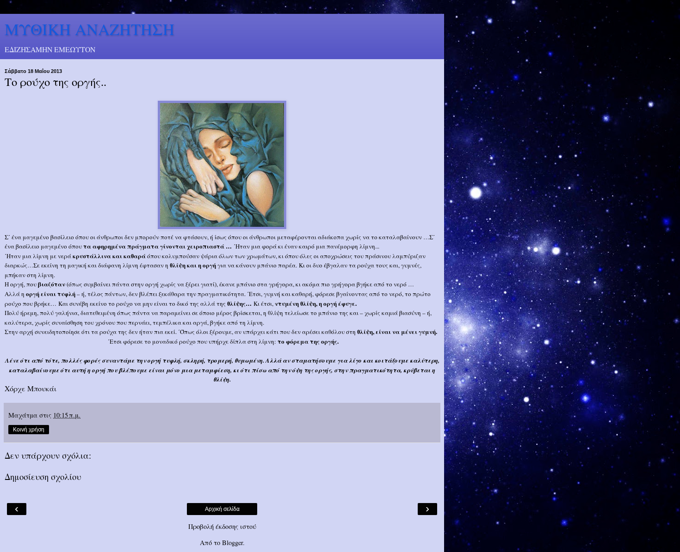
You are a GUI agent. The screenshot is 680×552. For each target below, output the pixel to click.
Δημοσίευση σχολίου (43, 476)
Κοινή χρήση (28, 429)
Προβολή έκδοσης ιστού (222, 526)
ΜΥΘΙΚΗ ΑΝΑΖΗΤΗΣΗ (89, 29)
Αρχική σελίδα (222, 509)
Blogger (232, 542)
